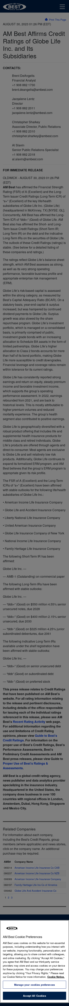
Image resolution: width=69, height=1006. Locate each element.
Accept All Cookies (34, 996)
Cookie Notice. (56, 977)
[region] (34, 961)
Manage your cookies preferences (34, 984)
